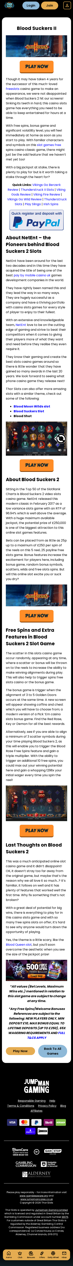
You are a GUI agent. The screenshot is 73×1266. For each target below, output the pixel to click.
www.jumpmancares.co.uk (36, 1199)
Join (49, 5)
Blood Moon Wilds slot (32, 406)
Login (31, 5)
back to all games (52, 1051)
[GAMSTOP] (53, 1152)
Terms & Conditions (20, 1106)
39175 (65, 1217)
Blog (63, 1106)
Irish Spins (50, 204)
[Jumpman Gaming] (36, 1092)
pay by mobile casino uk (32, 275)
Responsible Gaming (32, 1101)
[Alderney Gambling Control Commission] (36, 1174)
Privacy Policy (47, 1106)
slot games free (49, 145)
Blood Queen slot (19, 944)
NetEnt (21, 325)
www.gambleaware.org (34, 1195)
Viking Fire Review (46, 194)
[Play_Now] (36, 439)
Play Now (20, 1051)
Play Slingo (33, 204)
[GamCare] (20, 1152)
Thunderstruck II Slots (37, 189)
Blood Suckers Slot (29, 411)
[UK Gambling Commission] (26, 1164)
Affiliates (36, 1111)
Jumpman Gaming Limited (51, 1210)
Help (52, 1101)
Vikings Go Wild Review (24, 199)
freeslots (12, 89)
